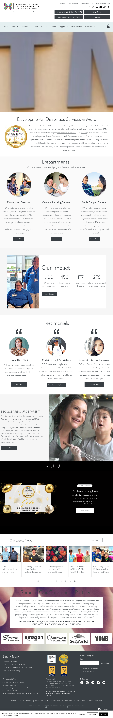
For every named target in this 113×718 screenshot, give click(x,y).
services (84, 132)
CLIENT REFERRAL (73, 4)
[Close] (110, 714)
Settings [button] (82, 714)
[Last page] (75, 581)
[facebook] (89, 7)
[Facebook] (81, 682)
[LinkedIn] (92, 682)
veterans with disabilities (66, 132)
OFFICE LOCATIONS (10, 691)
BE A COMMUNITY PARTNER (61, 700)
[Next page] (70, 581)
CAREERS (62, 4)
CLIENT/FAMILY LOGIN (102, 4)
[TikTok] (104, 7)
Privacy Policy (13, 715)
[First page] (38, 581)
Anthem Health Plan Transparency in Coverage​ (60, 691)
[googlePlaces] (108, 7)
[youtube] (100, 7)
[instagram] (92, 7)
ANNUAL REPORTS (94, 700)
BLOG (37, 700)
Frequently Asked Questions (55, 146)
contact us (76, 143)
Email (82, 659)
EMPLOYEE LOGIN (87, 4)
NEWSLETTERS (79, 700)
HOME (13, 700)
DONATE (44, 700)
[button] (108, 26)
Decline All (92, 714)
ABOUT (21, 700)
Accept (103, 714)
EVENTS (29, 700)
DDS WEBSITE (56, 688)
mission (52, 208)
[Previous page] (43, 581)
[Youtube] (103, 682)
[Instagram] (87, 682)
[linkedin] (96, 7)
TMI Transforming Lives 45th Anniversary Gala (85, 493)
